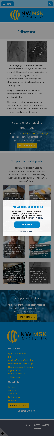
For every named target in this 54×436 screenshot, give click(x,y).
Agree (28, 224)
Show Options (26, 232)
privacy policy (37, 218)
